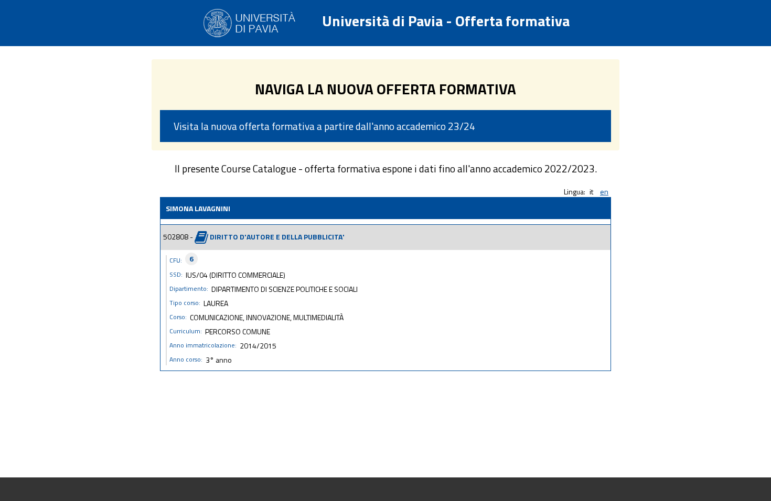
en (604, 191)
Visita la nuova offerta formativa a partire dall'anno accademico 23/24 (324, 126)
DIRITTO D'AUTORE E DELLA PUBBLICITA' (277, 236)
